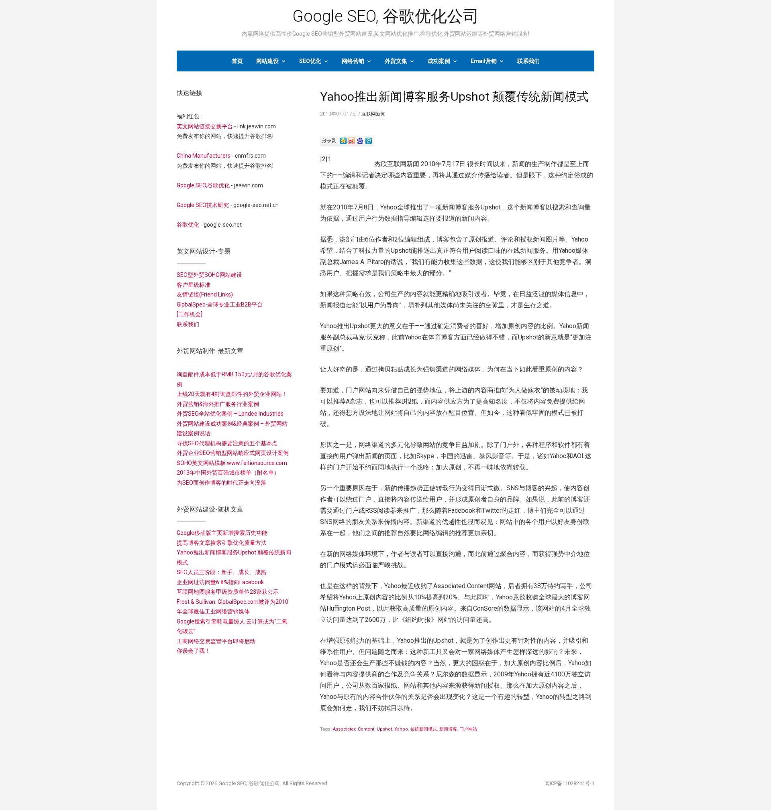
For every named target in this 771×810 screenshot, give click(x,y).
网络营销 (353, 61)
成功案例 (439, 61)
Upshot (384, 729)
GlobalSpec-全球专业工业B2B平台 (220, 304)
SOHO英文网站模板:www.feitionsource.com (232, 463)
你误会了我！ (193, 651)
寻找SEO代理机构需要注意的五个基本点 (227, 443)
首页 (237, 61)
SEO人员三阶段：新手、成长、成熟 (221, 572)
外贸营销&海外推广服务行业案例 (218, 404)
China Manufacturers (203, 155)
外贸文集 (396, 61)
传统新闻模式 (423, 729)
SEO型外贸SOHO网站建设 (209, 275)
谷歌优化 (188, 224)
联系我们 (528, 61)
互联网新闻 (373, 114)
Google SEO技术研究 (203, 205)
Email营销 (484, 61)
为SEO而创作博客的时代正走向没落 (221, 482)
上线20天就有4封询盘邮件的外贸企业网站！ (232, 394)
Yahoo (401, 729)
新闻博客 (448, 729)
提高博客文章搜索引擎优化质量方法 (222, 543)
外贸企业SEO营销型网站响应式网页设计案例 (233, 453)
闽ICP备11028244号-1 (569, 783)
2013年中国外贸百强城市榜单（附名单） (228, 472)
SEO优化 (310, 61)
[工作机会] (189, 314)
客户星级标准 (193, 285)
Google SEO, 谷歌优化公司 (385, 16)
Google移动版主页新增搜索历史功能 (222, 533)
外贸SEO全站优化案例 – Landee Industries (230, 413)
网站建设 (267, 61)
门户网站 (468, 729)
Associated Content (353, 729)
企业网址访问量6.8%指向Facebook (220, 582)
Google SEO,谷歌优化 (203, 185)
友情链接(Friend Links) (205, 294)
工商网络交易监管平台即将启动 (216, 641)
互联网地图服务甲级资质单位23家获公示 (228, 592)
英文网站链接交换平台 (205, 126)
